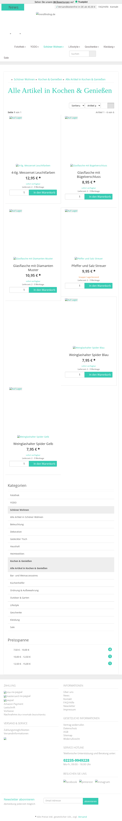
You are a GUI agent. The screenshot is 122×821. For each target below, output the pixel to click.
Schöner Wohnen (53, 46)
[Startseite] (6, 47)
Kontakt (114, 6)
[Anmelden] (9, 33)
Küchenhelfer (17, 582)
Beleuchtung (17, 524)
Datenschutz (70, 728)
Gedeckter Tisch (18, 539)
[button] (104, 106)
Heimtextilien (17, 553)
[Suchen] (92, 53)
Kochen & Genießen (21, 561)
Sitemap (67, 735)
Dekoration (16, 531)
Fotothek (19, 46)
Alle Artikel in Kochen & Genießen (28, 568)
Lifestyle (73, 46)
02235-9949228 (76, 760)
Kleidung (108, 46)
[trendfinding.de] (61, 20)
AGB (65, 731)
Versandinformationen (16, 733)
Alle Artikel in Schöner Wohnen (26, 517)
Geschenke (91, 46)
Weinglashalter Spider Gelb (33, 444)
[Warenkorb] (18, 33)
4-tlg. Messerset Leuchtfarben (33, 172)
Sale (6, 57)
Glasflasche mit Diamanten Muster (33, 268)
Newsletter (69, 705)
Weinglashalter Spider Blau (88, 355)
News (14, 7)
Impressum (69, 709)
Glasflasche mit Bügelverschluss (89, 174)
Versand (82, 816)
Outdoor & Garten (19, 597)
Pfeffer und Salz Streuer (88, 266)
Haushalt (15, 546)
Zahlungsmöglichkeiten (16, 729)
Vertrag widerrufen (73, 724)
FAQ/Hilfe (103, 6)
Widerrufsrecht (71, 738)
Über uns (68, 691)
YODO (33, 46)
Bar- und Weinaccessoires (24, 575)
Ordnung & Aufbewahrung (24, 590)
